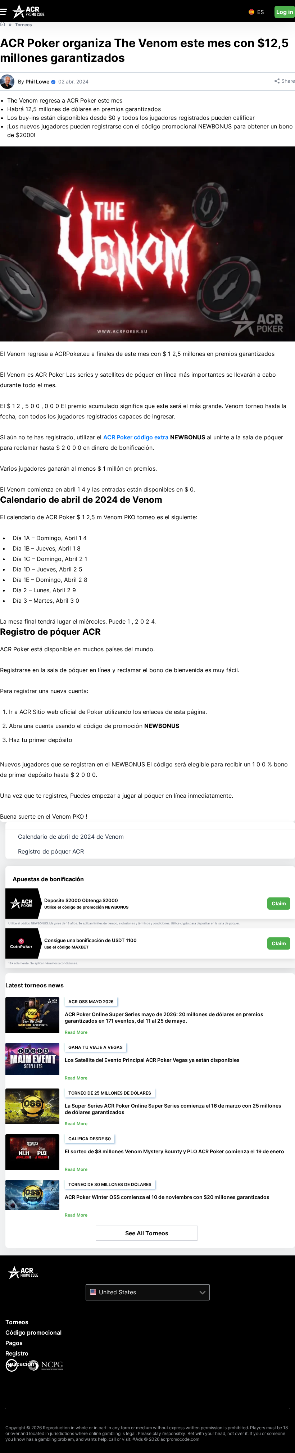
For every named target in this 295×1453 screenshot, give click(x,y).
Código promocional (33, 1332)
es (260, 12)
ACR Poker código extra (135, 437)
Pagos (14, 1342)
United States (117, 1291)
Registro (16, 1353)
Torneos (16, 1322)
